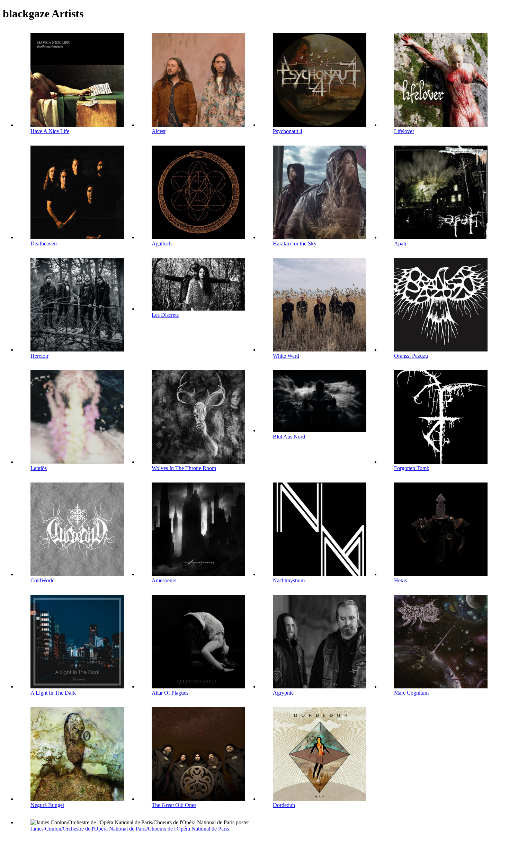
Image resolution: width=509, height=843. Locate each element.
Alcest (159, 131)
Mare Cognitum (411, 693)
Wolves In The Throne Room (184, 468)
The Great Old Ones (174, 805)
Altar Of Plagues (170, 693)
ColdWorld (42, 580)
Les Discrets (165, 315)
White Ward (286, 356)
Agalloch (162, 243)
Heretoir (39, 356)
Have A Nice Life (49, 131)
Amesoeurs (164, 580)
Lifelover (404, 131)
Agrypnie (283, 693)
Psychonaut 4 (287, 131)
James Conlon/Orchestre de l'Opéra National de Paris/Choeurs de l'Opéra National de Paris (129, 829)
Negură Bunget (47, 805)
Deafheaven (43, 243)
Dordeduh (284, 805)
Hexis (400, 580)
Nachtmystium (289, 580)
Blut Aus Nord (289, 437)
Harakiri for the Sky (294, 243)
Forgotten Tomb (411, 468)
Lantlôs (38, 468)
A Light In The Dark (53, 693)
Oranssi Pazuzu (411, 356)
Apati (400, 243)
